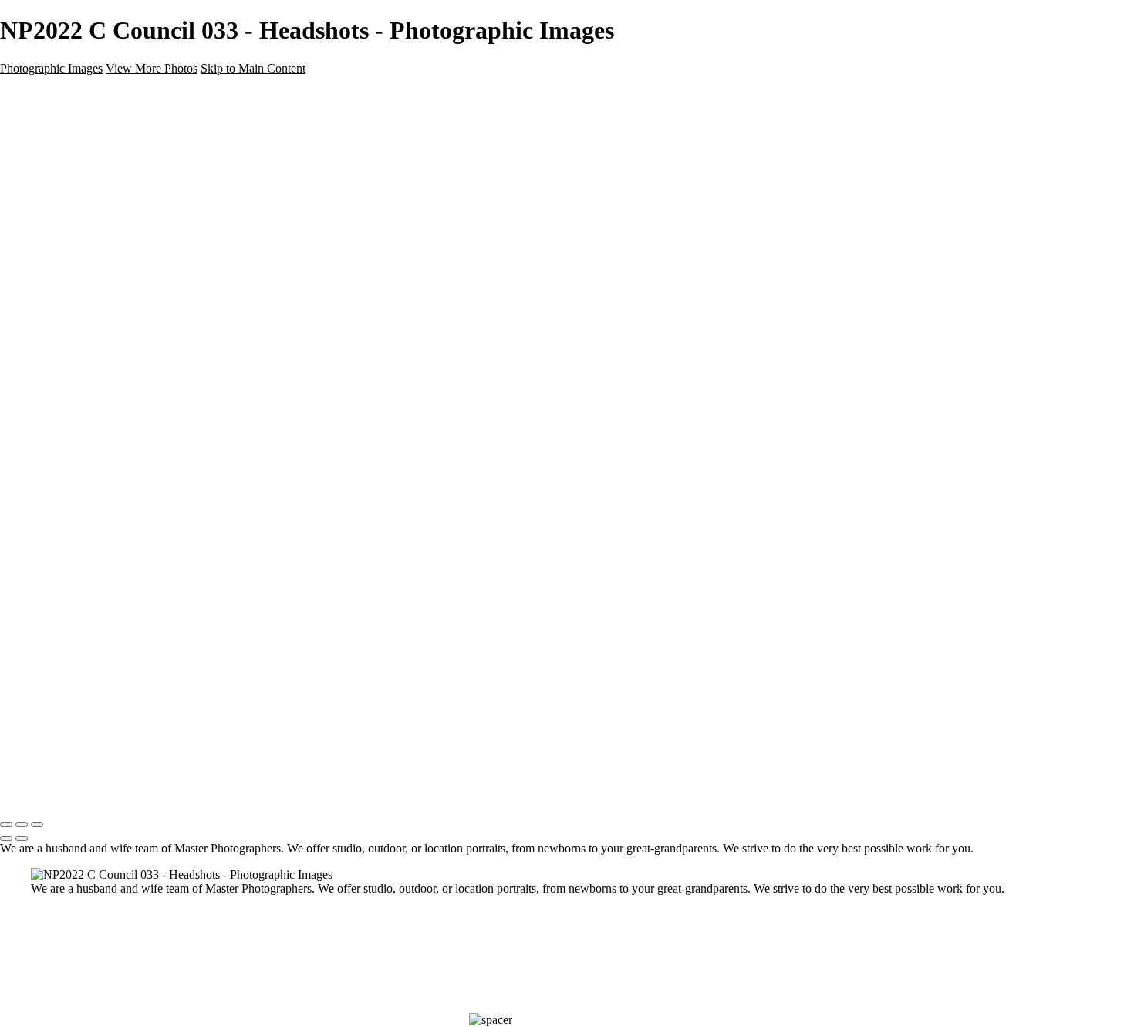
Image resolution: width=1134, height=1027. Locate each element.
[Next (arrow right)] (21, 838)
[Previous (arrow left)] (6, 838)
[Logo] (64, 792)
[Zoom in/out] (37, 824)
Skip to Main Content (253, 68)
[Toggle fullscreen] (21, 824)
